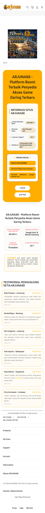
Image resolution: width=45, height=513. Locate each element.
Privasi (14, 508)
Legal (21, 508)
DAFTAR (22, 195)
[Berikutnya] (42, 43)
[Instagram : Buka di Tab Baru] (24, 502)
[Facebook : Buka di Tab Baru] (15, 502)
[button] (32, 7)
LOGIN (22, 188)
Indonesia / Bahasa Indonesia (12, 491)
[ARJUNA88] (6, 7)
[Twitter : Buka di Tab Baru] (19, 502)
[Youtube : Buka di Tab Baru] (30, 502)
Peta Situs (29, 508)
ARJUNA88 (11, 258)
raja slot (18, 378)
